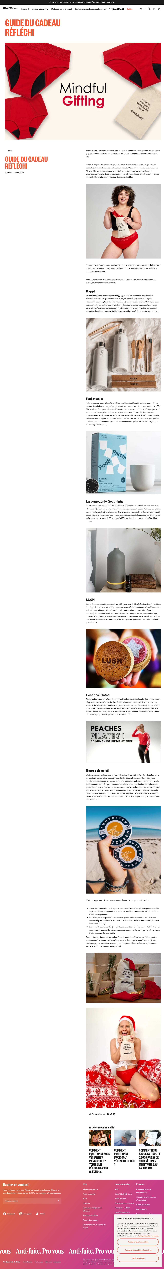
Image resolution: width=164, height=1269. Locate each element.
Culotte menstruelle (40, 9)
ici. (120, 946)
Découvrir (25, 9)
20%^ (33, 1193)
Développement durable (124, 1203)
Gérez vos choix (138, 1258)
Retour (10, 150)
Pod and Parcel (113, 412)
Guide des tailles (143, 1204)
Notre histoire (120, 1198)
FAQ (85, 1198)
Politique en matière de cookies (148, 1236)
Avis (116, 1189)
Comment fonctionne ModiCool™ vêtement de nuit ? (125, 1157)
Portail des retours (90, 1220)
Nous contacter (89, 1194)
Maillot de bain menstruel (61, 9)
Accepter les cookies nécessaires (138, 1250)
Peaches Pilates (136, 705)
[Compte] (154, 9)
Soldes (129, 9)
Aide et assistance (90, 1189)
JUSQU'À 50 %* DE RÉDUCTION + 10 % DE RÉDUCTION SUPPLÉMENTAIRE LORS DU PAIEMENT (82, 2)
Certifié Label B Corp (123, 1194)
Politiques (39, 1262)
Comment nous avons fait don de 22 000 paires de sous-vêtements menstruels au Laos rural (150, 1159)
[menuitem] (118, 9)
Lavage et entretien (144, 1214)
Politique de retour (90, 1215)
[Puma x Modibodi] (118, 9)
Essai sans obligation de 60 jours (92, 1209)
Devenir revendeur (122, 1212)
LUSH (121, 604)
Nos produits (141, 1209)
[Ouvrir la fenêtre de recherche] (148, 9)
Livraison (86, 1203)
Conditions (27, 1262)
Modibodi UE (8, 1262)
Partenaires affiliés (122, 1207)
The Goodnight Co (93, 509)
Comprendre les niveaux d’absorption (146, 1198)
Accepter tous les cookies (138, 1242)
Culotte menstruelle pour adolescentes (90, 9)
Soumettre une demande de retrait (94, 1226)
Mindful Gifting (92, 171)
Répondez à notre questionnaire (143, 1191)
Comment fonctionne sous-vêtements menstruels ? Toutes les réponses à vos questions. (100, 1161)
